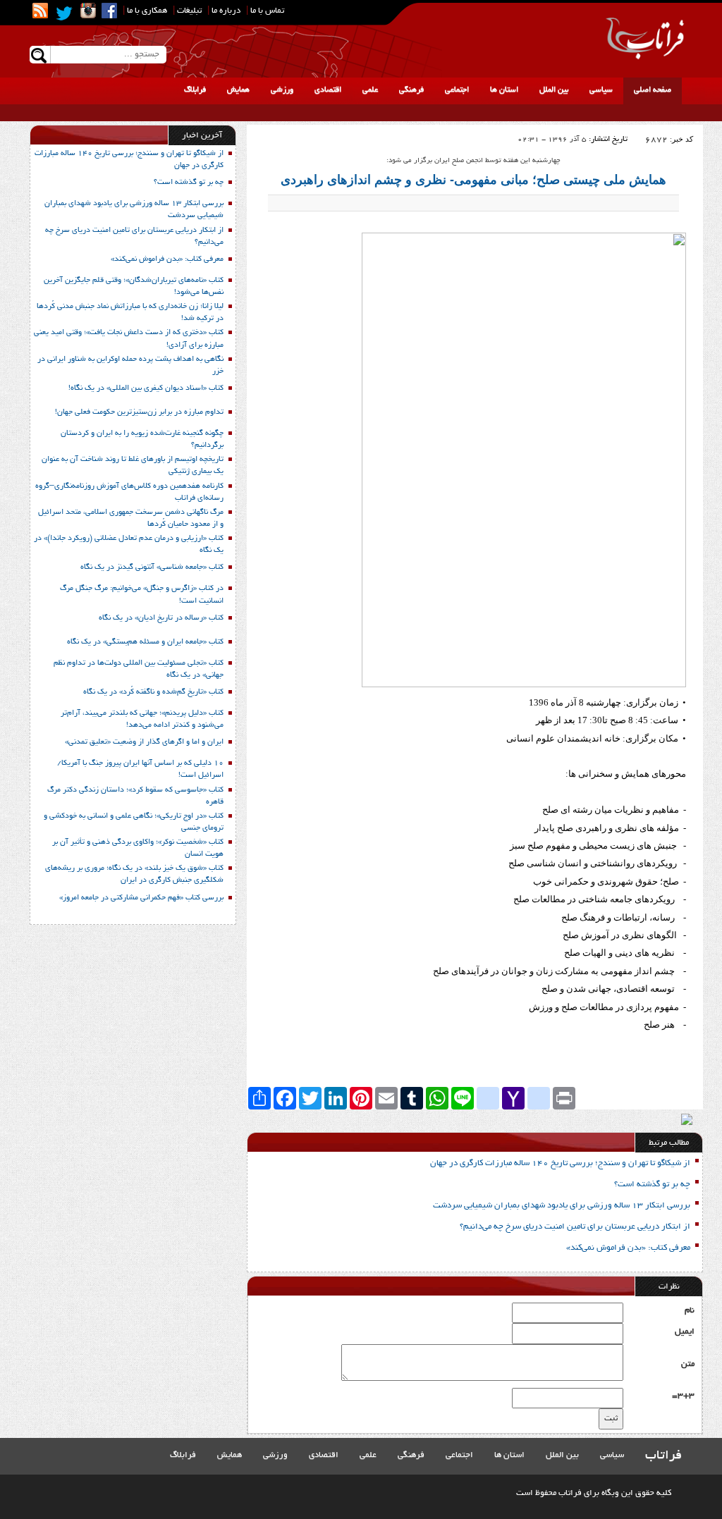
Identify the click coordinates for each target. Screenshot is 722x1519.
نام (690, 1310)
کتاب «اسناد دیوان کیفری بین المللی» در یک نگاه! (146, 388)
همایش (238, 90)
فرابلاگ (195, 90)
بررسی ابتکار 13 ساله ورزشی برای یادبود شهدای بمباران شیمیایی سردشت (561, 1205)
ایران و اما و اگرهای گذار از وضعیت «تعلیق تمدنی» (144, 742)
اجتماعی (457, 90)
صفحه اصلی (652, 90)
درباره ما (226, 11)
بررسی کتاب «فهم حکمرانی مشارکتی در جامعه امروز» (141, 898)
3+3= (683, 1396)
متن (688, 1364)
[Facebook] (109, 10)
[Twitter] (64, 13)
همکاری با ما (147, 11)
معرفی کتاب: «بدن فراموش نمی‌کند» (628, 1248)
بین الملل (553, 90)
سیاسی (601, 90)
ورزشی (282, 90)
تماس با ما (267, 11)
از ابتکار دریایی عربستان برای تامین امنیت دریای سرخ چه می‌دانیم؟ (575, 1226)
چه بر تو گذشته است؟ (652, 1184)
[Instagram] (88, 10)
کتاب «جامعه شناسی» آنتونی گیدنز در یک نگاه (152, 567)
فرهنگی (411, 90)
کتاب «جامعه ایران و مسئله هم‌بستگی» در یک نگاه (145, 642)
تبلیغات (189, 11)
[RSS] (40, 10)
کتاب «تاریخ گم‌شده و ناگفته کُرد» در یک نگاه (153, 692)
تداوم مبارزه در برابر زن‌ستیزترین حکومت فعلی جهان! (139, 412)
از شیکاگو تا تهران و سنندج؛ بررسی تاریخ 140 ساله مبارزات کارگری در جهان (560, 1163)
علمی (370, 90)
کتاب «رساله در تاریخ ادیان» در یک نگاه (161, 618)
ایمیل (685, 1331)
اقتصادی (327, 90)
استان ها (504, 90)
